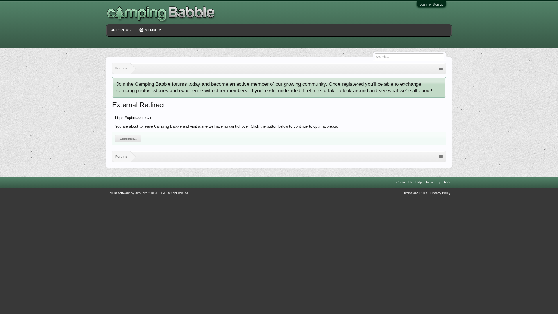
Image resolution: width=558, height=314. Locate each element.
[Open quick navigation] (441, 68)
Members (153, 30)
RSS (447, 182)
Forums (123, 30)
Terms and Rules (415, 193)
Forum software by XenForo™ (148, 193)
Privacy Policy (440, 193)
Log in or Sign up (431, 4)
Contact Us (404, 182)
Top (438, 182)
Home (429, 182)
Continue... (128, 138)
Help (418, 182)
